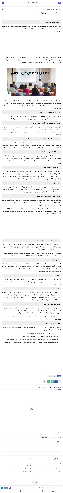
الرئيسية (58, 9)
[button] (56, 381)
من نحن (27, 463)
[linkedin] (2, 488)
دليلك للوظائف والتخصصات (31, 3)
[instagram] (7, 488)
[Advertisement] (31, 44)
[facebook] (10, 488)
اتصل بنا (27, 468)
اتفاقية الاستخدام (25, 471)
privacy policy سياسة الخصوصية (21, 466)
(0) (2, 16)
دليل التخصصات (48, 9)
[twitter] (5, 488)
